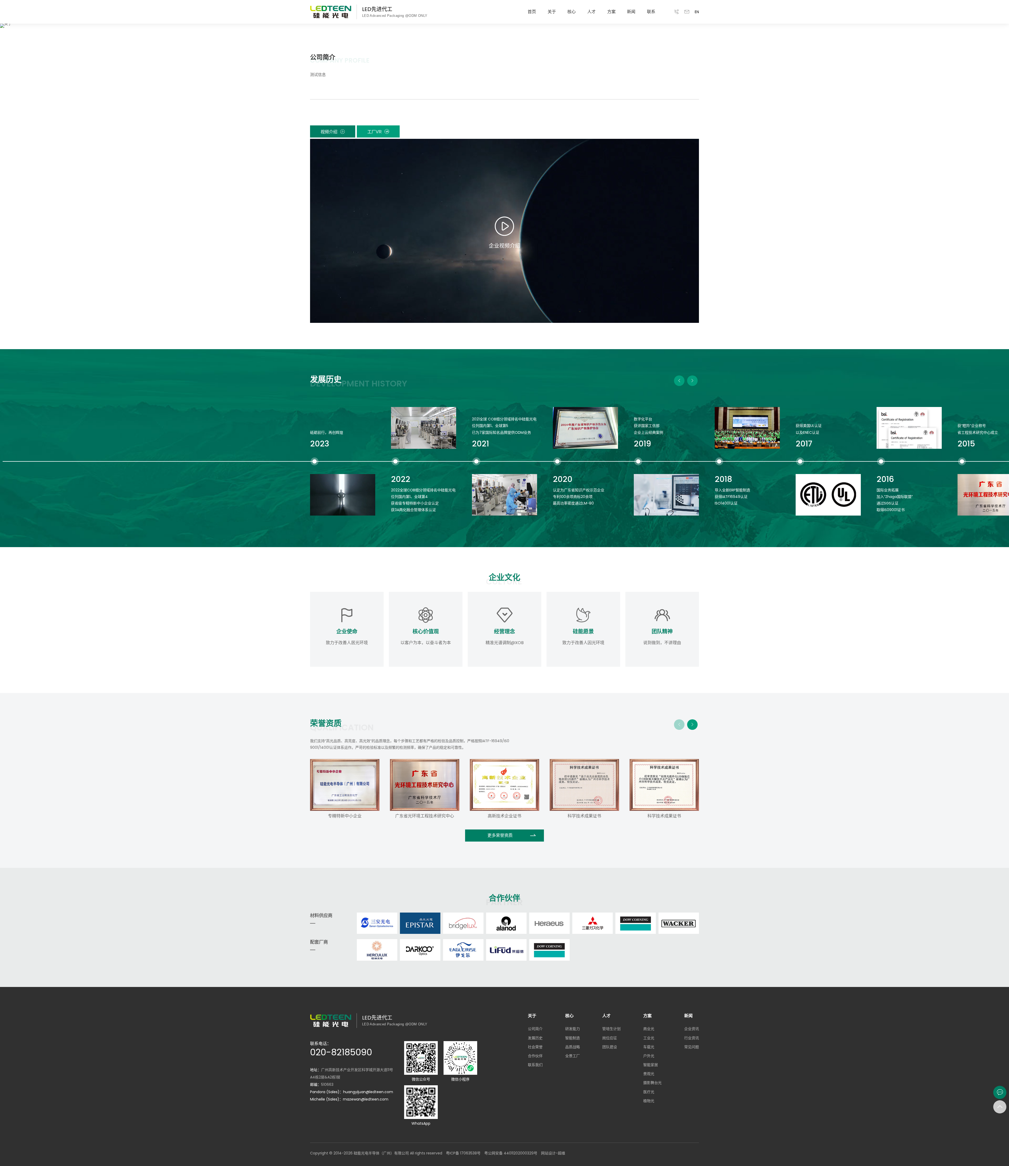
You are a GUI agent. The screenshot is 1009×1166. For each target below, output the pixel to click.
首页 (532, 12)
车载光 (648, 1047)
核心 (571, 12)
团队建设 (609, 1047)
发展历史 (535, 1038)
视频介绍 (329, 132)
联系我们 (535, 1064)
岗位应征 (609, 1038)
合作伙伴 (535, 1055)
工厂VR (374, 132)
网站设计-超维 (553, 1153)
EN (697, 11)
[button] (679, 380)
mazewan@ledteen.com (365, 1099)
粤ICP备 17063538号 (463, 1153)
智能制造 (572, 1038)
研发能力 (572, 1028)
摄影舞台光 (652, 1082)
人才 (591, 12)
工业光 (648, 1038)
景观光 (648, 1073)
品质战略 (572, 1047)
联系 (651, 12)
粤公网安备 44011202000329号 (510, 1153)
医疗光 (648, 1091)
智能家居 (650, 1064)
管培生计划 (611, 1028)
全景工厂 (572, 1055)
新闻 (631, 12)
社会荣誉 (535, 1047)
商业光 (648, 1028)
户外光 (648, 1055)
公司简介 (535, 1028)
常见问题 (691, 1047)
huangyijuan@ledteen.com (368, 1091)
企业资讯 (691, 1028)
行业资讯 (691, 1038)
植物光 (648, 1100)
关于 (552, 12)
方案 (611, 12)
